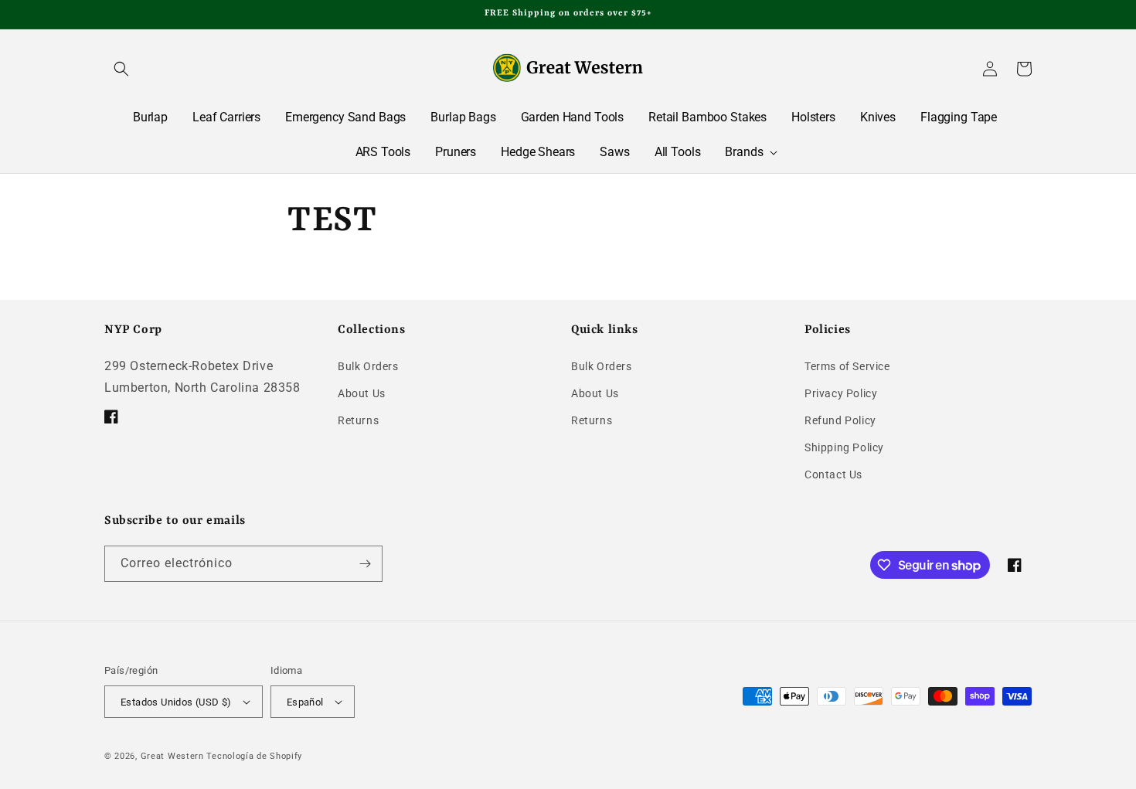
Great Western (172, 756)
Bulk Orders (368, 366)
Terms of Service (847, 366)
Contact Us (833, 474)
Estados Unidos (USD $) (176, 702)
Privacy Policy (840, 393)
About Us (362, 393)
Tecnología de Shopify (254, 756)
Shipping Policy (844, 447)
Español (305, 702)
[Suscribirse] (365, 564)
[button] (121, 69)
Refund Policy (840, 420)
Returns (358, 420)
